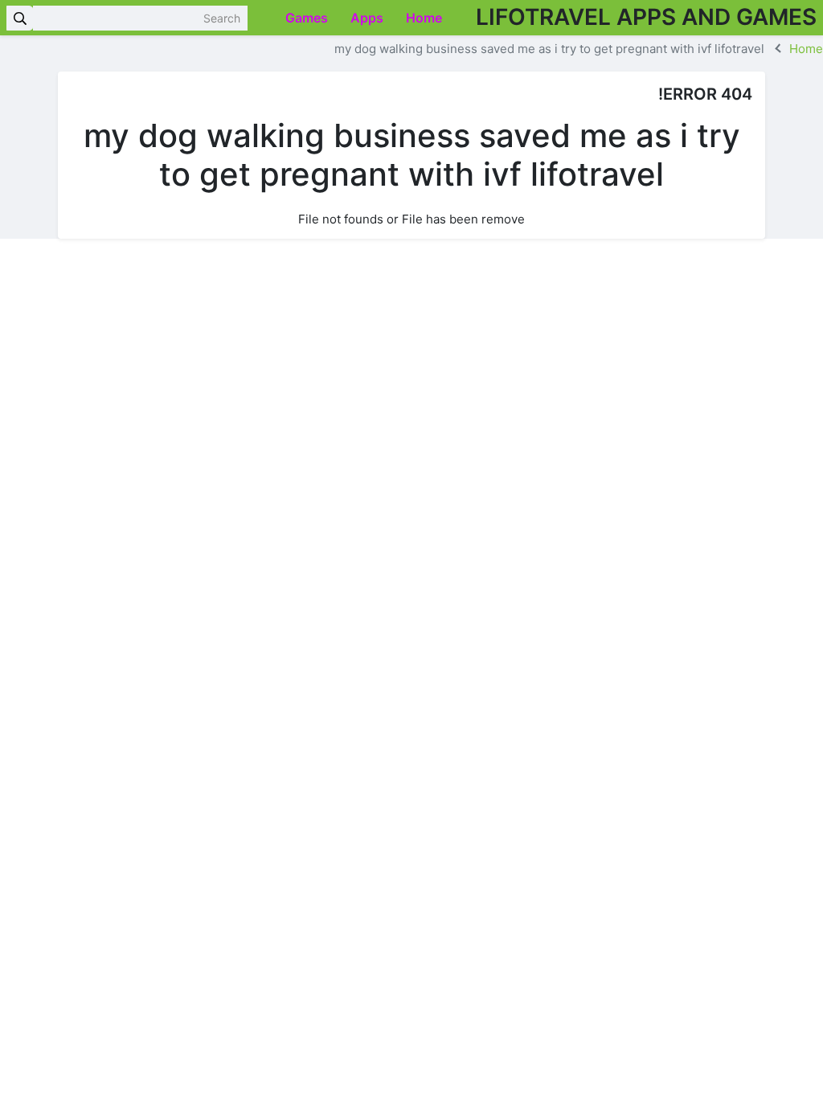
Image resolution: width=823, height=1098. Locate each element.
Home (425, 18)
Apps (368, 18)
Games (308, 18)
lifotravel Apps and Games (646, 17)
